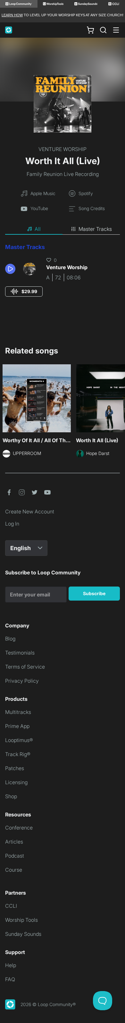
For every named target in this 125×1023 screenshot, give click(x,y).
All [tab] (38, 229)
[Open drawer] (116, 30)
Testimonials (20, 652)
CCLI (11, 906)
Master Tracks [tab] (95, 229)
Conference (19, 827)
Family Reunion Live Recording (63, 174)
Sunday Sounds (23, 934)
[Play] (10, 269)
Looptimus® (19, 740)
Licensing (16, 782)
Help (10, 965)
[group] (24, 291)
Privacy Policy (22, 681)
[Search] (103, 30)
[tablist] (62, 229)
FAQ (10, 979)
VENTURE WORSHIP (62, 149)
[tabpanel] (62, 276)
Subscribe (94, 593)
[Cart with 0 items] (90, 30)
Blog (10, 638)
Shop (11, 796)
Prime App (17, 726)
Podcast (14, 855)
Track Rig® (17, 754)
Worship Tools (21, 920)
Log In (12, 523)
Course (13, 870)
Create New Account (29, 511)
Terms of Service (25, 666)
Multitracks (18, 712)
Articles (14, 841)
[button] (11, 269)
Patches (14, 768)
